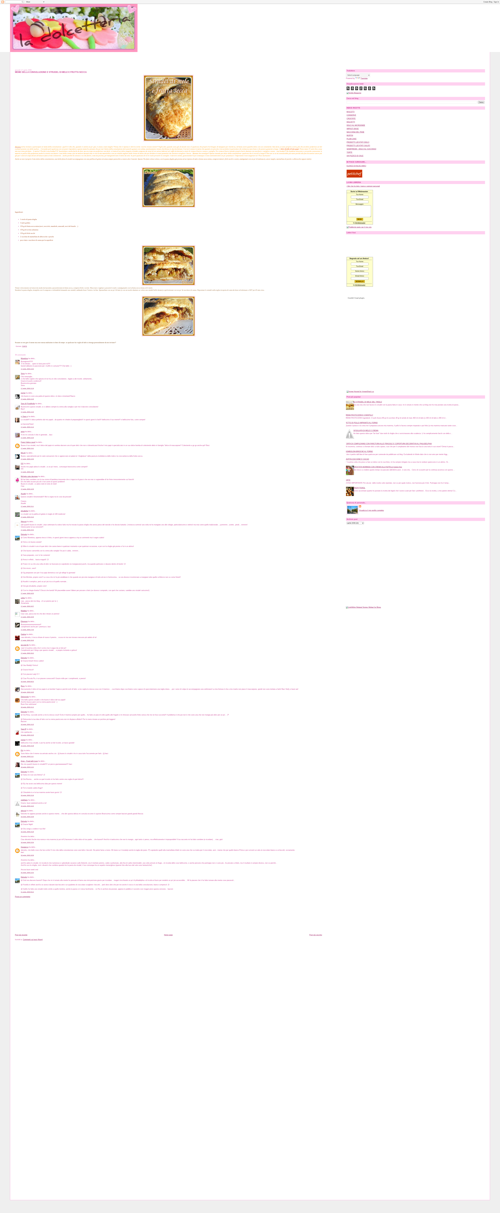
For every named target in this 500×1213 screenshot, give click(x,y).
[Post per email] (15, 346)
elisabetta (24, 511)
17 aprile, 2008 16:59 (27, 617)
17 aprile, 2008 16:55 (27, 593)
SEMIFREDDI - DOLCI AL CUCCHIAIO (361, 149)
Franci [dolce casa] (28, 442)
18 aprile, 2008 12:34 (27, 795)
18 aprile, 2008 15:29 (27, 831)
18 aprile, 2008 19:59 (27, 855)
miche (23, 393)
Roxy (23, 686)
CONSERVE (351, 115)
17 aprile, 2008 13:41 (27, 448)
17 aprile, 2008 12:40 (27, 412)
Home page (168, 935)
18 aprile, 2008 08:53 (27, 681)
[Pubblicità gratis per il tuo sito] (359, 227)
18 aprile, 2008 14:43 (27, 806)
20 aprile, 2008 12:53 (27, 872)
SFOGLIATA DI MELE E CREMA (365, 431)
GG (22, 464)
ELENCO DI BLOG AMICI (356, 166)
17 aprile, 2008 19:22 (27, 653)
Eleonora (24, 621)
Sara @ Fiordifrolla (28, 404)
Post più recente (21, 935)
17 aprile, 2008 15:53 (27, 530)
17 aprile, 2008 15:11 (27, 506)
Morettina (24, 358)
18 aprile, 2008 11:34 (27, 767)
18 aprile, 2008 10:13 (27, 707)
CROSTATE (351, 119)
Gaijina (23, 634)
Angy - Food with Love (29, 761)
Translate (364, 78)
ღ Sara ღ (24, 416)
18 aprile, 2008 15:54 (27, 842)
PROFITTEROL (359, 488)
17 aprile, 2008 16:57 (27, 606)
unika (23, 598)
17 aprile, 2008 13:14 (27, 427)
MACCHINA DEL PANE (355, 132)
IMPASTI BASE (353, 129)
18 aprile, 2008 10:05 (27, 692)
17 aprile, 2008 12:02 (27, 369)
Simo (23, 374)
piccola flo (25, 645)
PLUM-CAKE (352, 139)
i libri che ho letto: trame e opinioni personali (363, 186)
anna (22, 432)
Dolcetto (24, 534)
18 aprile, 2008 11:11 (27, 756)
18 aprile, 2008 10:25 (27, 724)
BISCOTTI (351, 112)
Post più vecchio (315, 935)
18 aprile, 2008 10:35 (27, 735)
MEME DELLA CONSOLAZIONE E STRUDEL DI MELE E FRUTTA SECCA (51, 72)
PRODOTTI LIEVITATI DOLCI (358, 142)
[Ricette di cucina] (354, 177)
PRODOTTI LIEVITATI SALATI (358, 146)
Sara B (23, 729)
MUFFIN (350, 135)
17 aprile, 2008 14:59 (27, 489)
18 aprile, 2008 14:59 (27, 816)
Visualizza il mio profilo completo (371, 510)
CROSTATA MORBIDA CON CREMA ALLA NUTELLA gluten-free (377, 467)
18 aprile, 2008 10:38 (27, 746)
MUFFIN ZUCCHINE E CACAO (357, 459)
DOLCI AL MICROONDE (356, 125)
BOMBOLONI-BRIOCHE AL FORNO (359, 451)
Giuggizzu (24, 847)
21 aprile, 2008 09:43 (27, 892)
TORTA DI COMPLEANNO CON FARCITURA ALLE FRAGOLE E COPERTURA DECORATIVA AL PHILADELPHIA (388, 444)
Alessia (23, 522)
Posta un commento (22, 897)
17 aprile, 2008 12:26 (27, 399)
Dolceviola (25, 697)
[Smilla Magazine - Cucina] (354, 93)
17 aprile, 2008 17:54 (27, 629)
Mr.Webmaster (360, 223)
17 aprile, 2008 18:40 (27, 640)
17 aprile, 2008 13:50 (27, 459)
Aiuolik (23, 494)
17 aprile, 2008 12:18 (27, 388)
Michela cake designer (29, 476)
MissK (23, 453)
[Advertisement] (250, 58)
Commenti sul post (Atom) (33, 940)
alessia (23, 811)
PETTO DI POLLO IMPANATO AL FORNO (361, 423)
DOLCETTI (351, 122)
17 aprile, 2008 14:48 (27, 472)
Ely (22, 750)
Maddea (24, 611)
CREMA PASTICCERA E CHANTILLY (359, 415)
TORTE (24, 346)
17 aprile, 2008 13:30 (27, 437)
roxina (23, 740)
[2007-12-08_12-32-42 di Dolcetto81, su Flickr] (168, 141)
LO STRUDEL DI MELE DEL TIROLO (367, 402)
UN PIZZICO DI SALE (355, 156)
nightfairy (24, 800)
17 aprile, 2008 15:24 (27, 517)
